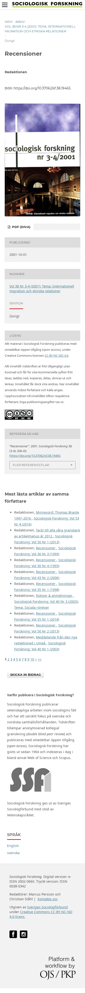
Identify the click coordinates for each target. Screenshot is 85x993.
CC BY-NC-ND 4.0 (56, 355)
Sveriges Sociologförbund (47, 907)
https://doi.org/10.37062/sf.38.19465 (42, 88)
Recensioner (46, 548)
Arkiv (20, 22)
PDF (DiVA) (20, 227)
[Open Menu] (4, 5)
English (13, 845)
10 (32, 659)
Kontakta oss (48, 899)
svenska (13, 853)
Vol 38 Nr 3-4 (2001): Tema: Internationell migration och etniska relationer (40, 28)
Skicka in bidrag (25, 675)
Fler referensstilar (31, 465)
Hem (8, 22)
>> (40, 659)
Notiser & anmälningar (54, 595)
